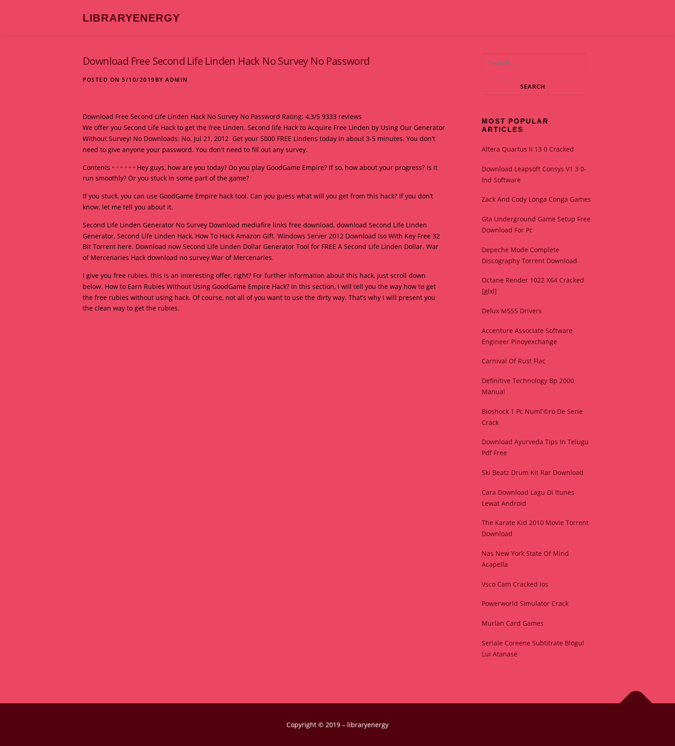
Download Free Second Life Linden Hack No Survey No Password (226, 61)
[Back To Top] (636, 703)
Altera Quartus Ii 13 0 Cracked (528, 149)
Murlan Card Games (513, 623)
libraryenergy (131, 18)
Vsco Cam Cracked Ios (515, 584)
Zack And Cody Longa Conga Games (536, 199)
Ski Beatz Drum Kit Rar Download (533, 472)
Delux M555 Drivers (512, 310)
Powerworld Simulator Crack (525, 603)
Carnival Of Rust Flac (514, 360)
